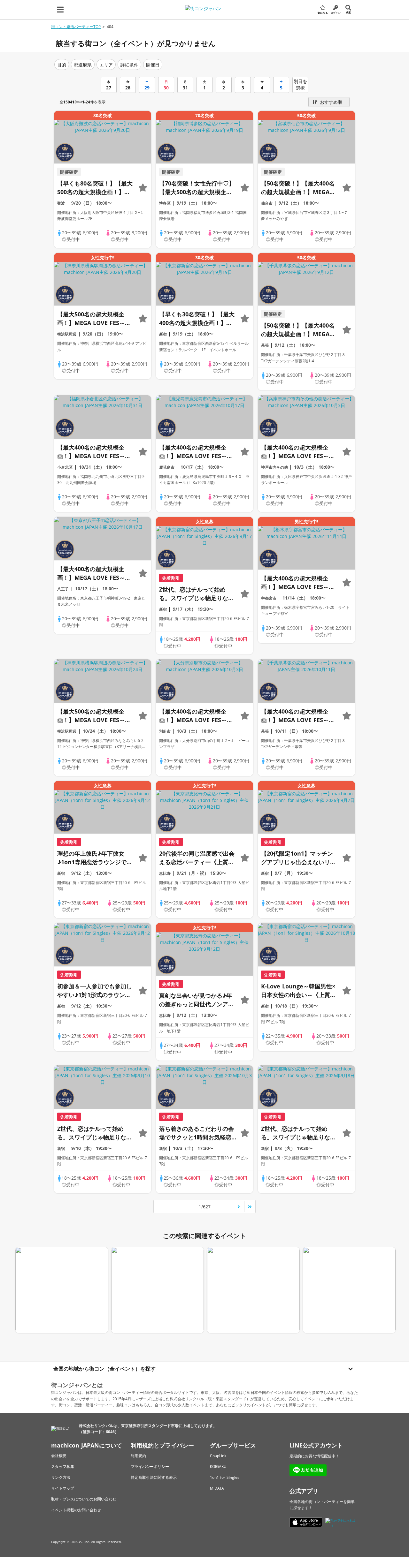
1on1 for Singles (224, 1477)
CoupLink (218, 1455)
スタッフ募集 (62, 1466)
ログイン (335, 12)
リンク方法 (60, 1477)
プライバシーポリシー (150, 1466)
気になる (323, 12)
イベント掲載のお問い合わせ (76, 1510)
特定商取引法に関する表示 (154, 1477)
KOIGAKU (218, 1466)
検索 (348, 12)
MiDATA (217, 1488)
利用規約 (138, 1455)
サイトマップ (62, 1488)
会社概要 (58, 1455)
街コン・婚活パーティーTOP (76, 26)
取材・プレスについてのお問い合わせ (83, 1499)
